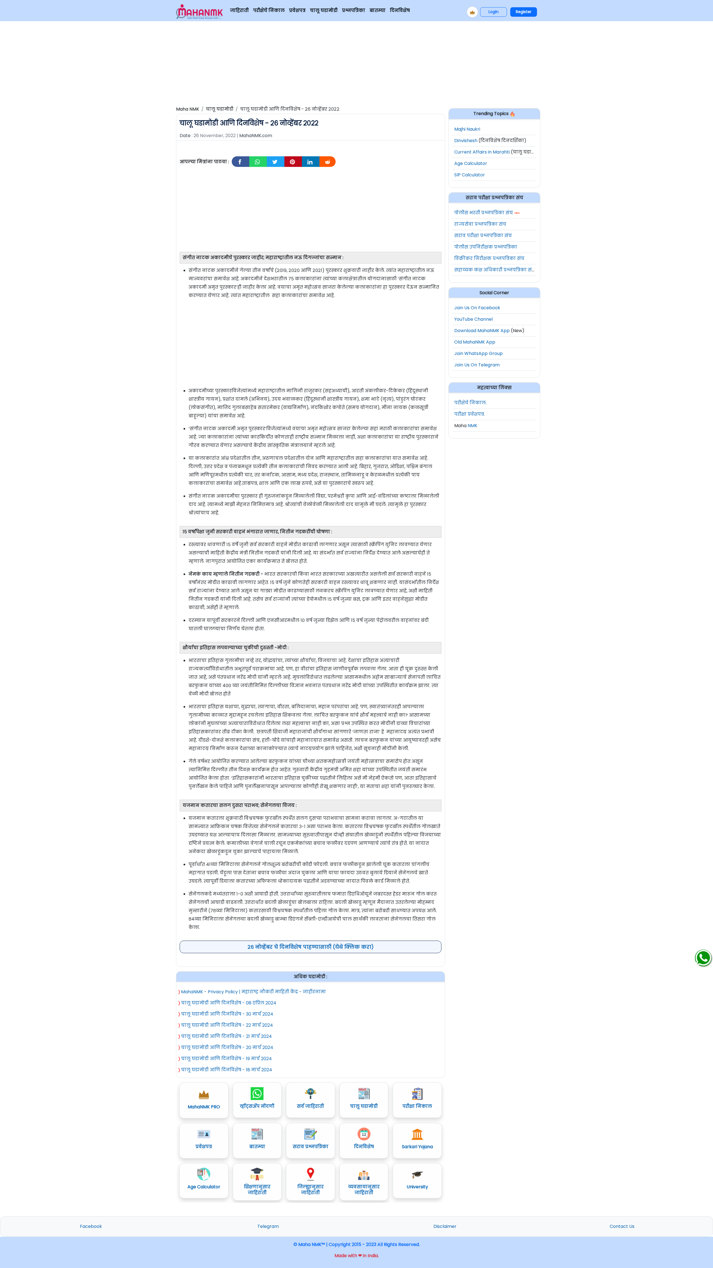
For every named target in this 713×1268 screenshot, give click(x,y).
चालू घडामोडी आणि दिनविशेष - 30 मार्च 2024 (227, 1014)
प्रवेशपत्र (297, 10)
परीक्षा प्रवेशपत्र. (469, 414)
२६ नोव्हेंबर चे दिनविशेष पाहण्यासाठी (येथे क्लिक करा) (311, 946)
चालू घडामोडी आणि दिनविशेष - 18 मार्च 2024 (226, 1070)
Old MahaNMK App (474, 342)
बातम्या (377, 10)
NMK (472, 425)
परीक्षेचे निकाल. (470, 403)
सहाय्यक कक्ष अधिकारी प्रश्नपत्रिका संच (494, 270)
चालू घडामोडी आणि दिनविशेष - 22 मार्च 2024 (227, 1025)
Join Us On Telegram (477, 365)
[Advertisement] (356, 62)
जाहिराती (239, 10)
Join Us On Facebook (477, 308)
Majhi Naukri (467, 129)
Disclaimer (444, 1226)
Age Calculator (470, 163)
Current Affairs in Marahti (482, 152)
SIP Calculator (469, 175)
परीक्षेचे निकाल (269, 10)
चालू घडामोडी (324, 10)
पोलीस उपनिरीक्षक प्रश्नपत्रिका (485, 247)
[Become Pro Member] (472, 12)
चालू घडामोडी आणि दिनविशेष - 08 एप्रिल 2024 (228, 1003)
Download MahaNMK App (482, 330)
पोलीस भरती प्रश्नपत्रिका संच (483, 213)
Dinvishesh (465, 140)
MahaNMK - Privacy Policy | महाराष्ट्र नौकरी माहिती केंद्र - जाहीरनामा (253, 992)
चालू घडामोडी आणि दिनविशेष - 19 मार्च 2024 (226, 1058)
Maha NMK (187, 109)
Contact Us (622, 1226)
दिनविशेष (400, 10)
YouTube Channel (473, 319)
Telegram (268, 1226)
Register (523, 11)
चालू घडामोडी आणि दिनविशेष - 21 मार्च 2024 (226, 1036)
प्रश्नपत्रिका (353, 10)
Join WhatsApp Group (478, 353)
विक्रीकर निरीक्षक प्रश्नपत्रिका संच (489, 258)
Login (494, 11)
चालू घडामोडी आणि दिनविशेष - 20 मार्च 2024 (227, 1047)
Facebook (91, 1226)
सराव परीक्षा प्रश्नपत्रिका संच (483, 235)
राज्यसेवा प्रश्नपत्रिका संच (480, 224)
